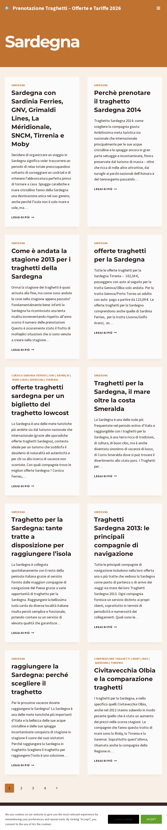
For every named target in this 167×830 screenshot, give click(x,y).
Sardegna (18, 85)
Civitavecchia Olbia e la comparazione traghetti (125, 679)
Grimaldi (63, 375)
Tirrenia (52, 379)
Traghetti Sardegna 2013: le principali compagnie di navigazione (121, 536)
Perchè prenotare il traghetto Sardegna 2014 (122, 101)
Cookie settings (123, 819)
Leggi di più (22, 217)
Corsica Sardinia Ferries (29, 375)
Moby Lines (20, 379)
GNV (52, 375)
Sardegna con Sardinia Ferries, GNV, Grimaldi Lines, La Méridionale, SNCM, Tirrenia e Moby (37, 118)
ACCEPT (151, 819)
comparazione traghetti (112, 658)
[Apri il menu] (158, 8)
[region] (83, 818)
